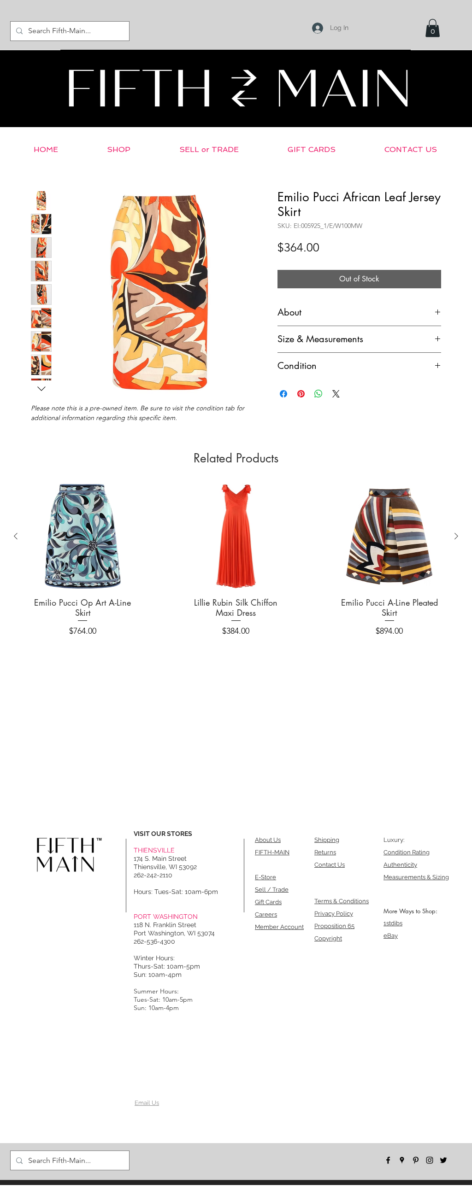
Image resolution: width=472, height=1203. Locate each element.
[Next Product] (456, 536)
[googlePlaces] (402, 1160)
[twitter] (443, 1160)
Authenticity (400, 864)
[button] (432, 28)
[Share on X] (336, 393)
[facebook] (388, 1160)
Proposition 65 (334, 926)
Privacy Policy (333, 913)
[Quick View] (82, 536)
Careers (266, 914)
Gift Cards (268, 902)
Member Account (279, 926)
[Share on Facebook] (283, 393)
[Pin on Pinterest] (301, 393)
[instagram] (429, 1160)
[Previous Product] (15, 536)
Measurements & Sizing (416, 877)
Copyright (328, 938)
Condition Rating (407, 852)
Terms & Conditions (341, 901)
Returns (325, 852)
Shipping (326, 839)
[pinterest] (415, 1160)
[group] (236, 562)
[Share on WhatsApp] (318, 393)
